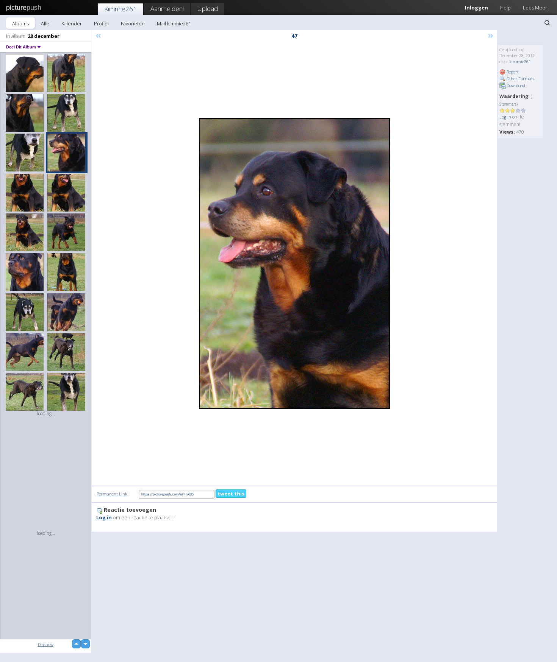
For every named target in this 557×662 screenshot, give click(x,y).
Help (505, 7)
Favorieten (133, 23)
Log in (505, 117)
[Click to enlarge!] (294, 263)
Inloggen (476, 7)
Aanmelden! (167, 8)
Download (515, 85)
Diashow (45, 644)
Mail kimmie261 (174, 23)
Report (512, 72)
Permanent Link (112, 494)
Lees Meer (535, 7)
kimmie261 (520, 61)
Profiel (101, 23)
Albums (20, 23)
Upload (207, 8)
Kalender (71, 23)
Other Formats (519, 78)
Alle (45, 23)
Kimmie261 (120, 9)
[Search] (547, 23)
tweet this (230, 493)
